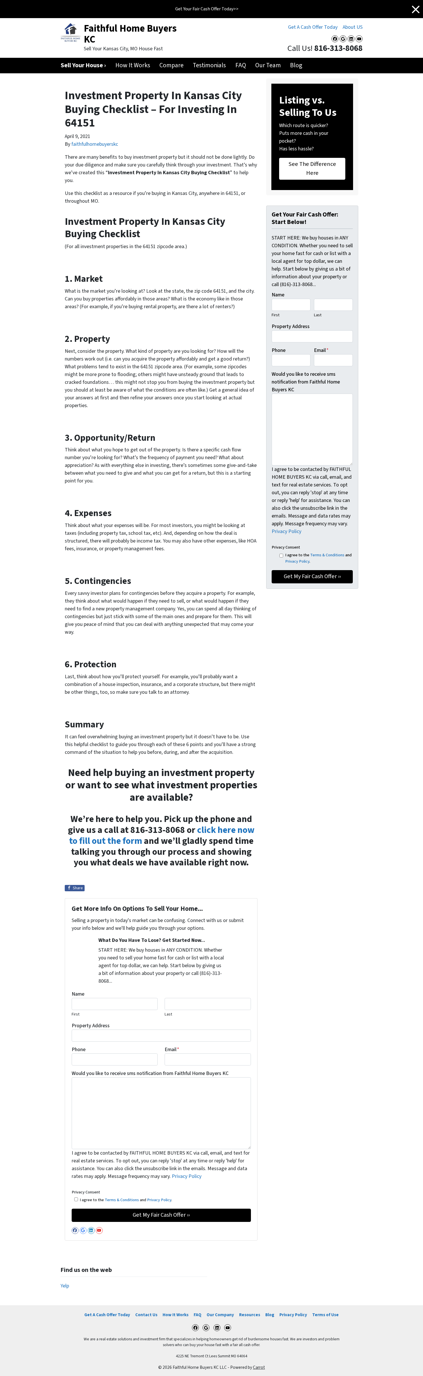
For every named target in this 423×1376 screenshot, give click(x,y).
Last (168, 1014)
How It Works (132, 65)
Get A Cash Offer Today (313, 27)
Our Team (268, 65)
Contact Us (146, 1315)
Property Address (91, 1025)
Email (172, 1049)
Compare (171, 65)
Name (78, 994)
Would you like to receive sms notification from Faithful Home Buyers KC (150, 1073)
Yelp (64, 1285)
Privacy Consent (86, 1192)
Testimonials (209, 65)
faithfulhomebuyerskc (94, 144)
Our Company (220, 1315)
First (75, 1014)
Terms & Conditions (122, 1200)
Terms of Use (325, 1315)
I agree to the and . (126, 1200)
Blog (296, 65)
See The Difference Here (312, 168)
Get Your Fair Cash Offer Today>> (207, 9)
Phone (78, 1049)
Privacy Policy (186, 1176)
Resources (249, 1315)
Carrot (259, 1367)
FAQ (240, 65)
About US (353, 27)
